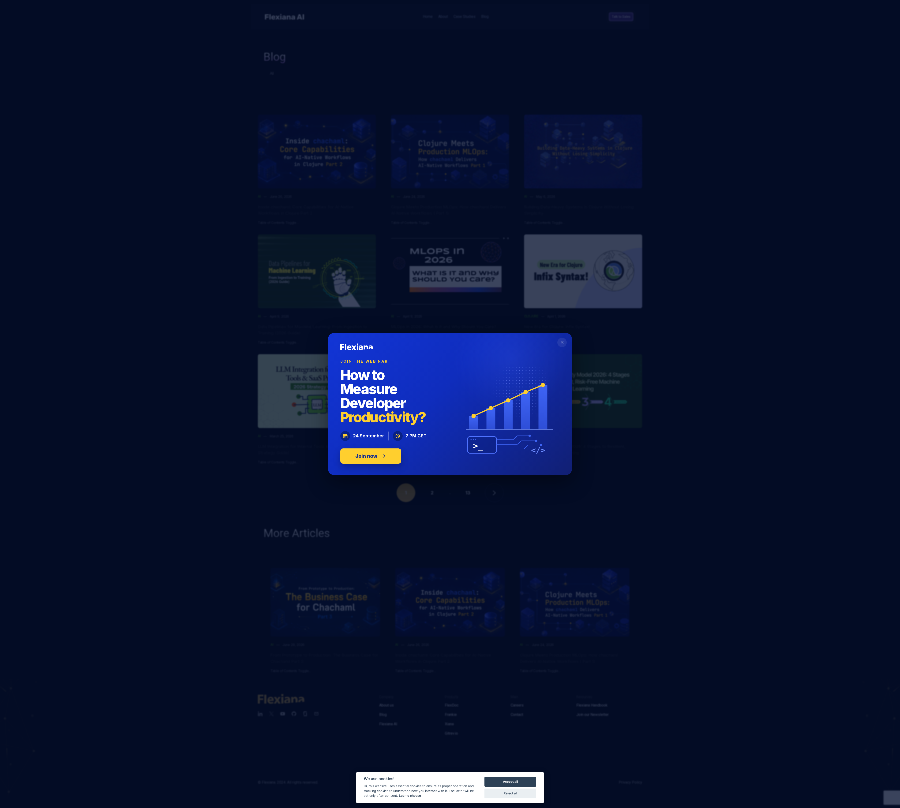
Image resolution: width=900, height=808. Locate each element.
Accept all (510, 781)
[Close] (562, 342)
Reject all (510, 793)
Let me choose (410, 795)
